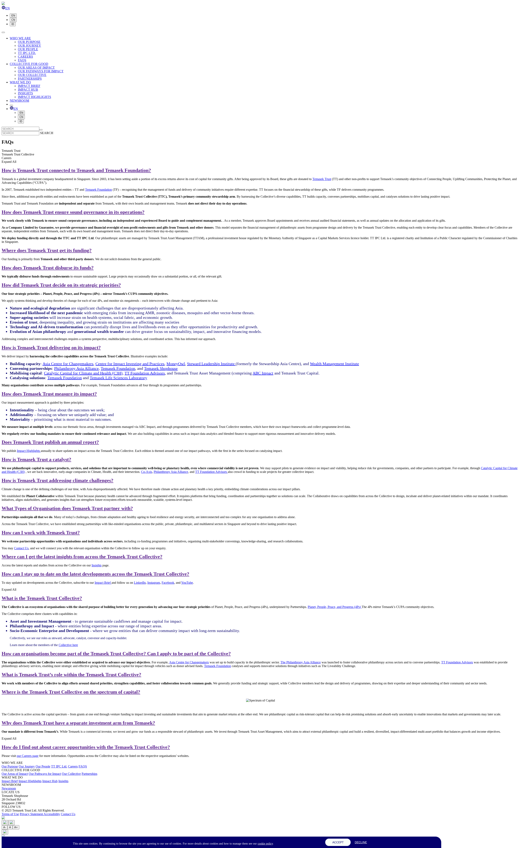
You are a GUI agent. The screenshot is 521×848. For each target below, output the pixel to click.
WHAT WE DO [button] (20, 82)
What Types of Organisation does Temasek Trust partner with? (67, 508)
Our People (43, 766)
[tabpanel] (260, 372)
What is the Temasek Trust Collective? (42, 598)
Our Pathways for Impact (45, 773)
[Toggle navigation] (3, 32)
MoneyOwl (175, 363)
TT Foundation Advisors (145, 373)
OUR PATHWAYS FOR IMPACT (40, 71)
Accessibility (52, 814)
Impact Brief (103, 582)
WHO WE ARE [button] (20, 38)
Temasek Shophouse (161, 368)
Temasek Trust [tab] (11, 150)
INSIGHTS (25, 93)
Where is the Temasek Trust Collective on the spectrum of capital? (71, 692)
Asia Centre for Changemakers (68, 363)
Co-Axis (146, 472)
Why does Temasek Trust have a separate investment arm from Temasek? (78, 723)
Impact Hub (50, 781)
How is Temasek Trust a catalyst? (36, 459)
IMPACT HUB (28, 89)
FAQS (22, 60)
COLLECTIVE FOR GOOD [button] (29, 64)
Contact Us (21, 548)
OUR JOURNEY (29, 45)
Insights (97, 565)
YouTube (187, 582)
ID (12, 24)
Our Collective (71, 773)
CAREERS (25, 56)
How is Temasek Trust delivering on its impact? (51, 347)
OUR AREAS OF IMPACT (36, 67)
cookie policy (265, 843)
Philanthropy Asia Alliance (76, 368)
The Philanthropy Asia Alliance (300, 662)
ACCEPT (338, 842)
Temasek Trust (321, 179)
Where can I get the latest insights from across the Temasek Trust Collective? (82, 556)
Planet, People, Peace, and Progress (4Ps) (335, 607)
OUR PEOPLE (28, 49)
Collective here (68, 645)
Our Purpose (10, 766)
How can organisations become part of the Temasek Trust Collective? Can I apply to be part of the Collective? (116, 653)
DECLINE (361, 842)
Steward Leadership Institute (211, 363)
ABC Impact (263, 373)
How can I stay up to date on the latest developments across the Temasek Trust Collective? (95, 574)
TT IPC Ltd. (59, 766)
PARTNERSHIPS (30, 78)
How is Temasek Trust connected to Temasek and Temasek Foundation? (76, 170)
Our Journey (27, 766)
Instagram (153, 582)
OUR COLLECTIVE (32, 75)
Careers (73, 766)
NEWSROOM (19, 100)
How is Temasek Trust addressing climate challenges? (57, 480)
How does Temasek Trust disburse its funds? (48, 267)
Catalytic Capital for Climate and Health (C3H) (83, 373)
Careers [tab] (6, 158)
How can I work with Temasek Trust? (41, 532)
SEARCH (46, 133)
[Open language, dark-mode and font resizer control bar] (5, 832)
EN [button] (7, 8)
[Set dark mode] (11, 822)
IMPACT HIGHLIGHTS (34, 97)
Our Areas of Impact (15, 773)
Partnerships (89, 773)
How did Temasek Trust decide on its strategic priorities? (61, 285)
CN (13, 19)
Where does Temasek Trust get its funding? (47, 250)
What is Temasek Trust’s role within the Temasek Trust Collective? (71, 674)
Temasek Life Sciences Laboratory (118, 378)
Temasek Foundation (98, 189)
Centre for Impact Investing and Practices (129, 363)
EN (13, 15)
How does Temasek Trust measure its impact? (49, 393)
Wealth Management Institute (334, 363)
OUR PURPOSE (29, 42)
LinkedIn (140, 582)
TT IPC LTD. (27, 53)
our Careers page (27, 756)
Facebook (168, 582)
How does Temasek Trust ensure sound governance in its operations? (73, 212)
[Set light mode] (5, 822)
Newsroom (9, 788)
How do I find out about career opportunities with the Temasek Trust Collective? (86, 747)
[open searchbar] (11, 105)
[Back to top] (3, 818)
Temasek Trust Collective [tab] (18, 154)
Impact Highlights (29, 451)
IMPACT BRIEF (29, 86)
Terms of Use (10, 814)
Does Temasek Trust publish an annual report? (50, 442)
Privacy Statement (32, 814)
